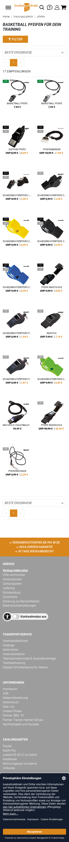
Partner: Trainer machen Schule (23, 720)
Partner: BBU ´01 (13, 715)
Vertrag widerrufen (15, 570)
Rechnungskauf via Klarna (20, 763)
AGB (5, 693)
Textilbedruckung (14, 663)
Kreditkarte (10, 759)
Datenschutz (11, 702)
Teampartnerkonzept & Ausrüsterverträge (29, 658)
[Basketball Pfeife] (17, 99)
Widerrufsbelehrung (15, 698)
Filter (16, 39)
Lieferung (9, 588)
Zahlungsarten (12, 583)
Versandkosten (12, 579)
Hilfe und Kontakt (14, 575)
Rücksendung (11, 592)
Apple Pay (9, 750)
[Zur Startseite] (26, 7)
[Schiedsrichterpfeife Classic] (17, 237)
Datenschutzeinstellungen (19, 605)
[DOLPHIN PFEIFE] (17, 145)
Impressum (10, 689)
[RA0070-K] (52, 329)
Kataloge (8, 645)
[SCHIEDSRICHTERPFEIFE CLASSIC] (52, 191)
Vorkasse (9, 768)
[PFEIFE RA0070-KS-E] (52, 283)
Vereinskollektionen (15, 641)
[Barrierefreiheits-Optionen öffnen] (7, 616)
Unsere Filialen (12, 711)
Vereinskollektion (14, 654)
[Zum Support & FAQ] (49, 7)
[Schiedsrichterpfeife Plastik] (17, 329)
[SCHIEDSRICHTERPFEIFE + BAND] (17, 191)
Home (6, 16)
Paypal (7, 746)
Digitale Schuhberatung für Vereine (25, 667)
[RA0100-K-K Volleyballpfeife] (17, 421)
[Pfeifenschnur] (17, 467)
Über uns (8, 706)
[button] (8, 7)
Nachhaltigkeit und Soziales (21, 724)
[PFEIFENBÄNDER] (52, 145)
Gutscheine (10, 597)
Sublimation (10, 649)
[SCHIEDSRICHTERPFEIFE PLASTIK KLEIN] (17, 375)
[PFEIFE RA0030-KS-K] (52, 421)
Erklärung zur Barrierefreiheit (21, 601)
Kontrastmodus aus (33, 616)
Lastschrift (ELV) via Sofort (20, 755)
